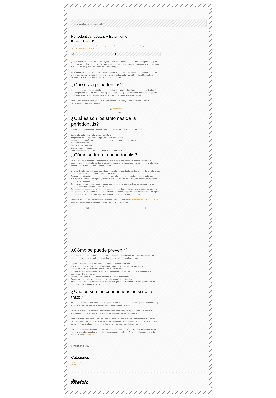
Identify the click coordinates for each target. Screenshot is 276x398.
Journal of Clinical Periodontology (145, 200)
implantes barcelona (110, 46)
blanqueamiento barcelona (81, 46)
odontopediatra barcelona (134, 46)
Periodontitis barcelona (87, 48)
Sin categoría (76, 365)
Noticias (74, 362)
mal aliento (121, 46)
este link (90, 335)
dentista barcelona (97, 46)
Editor (87, 41)
